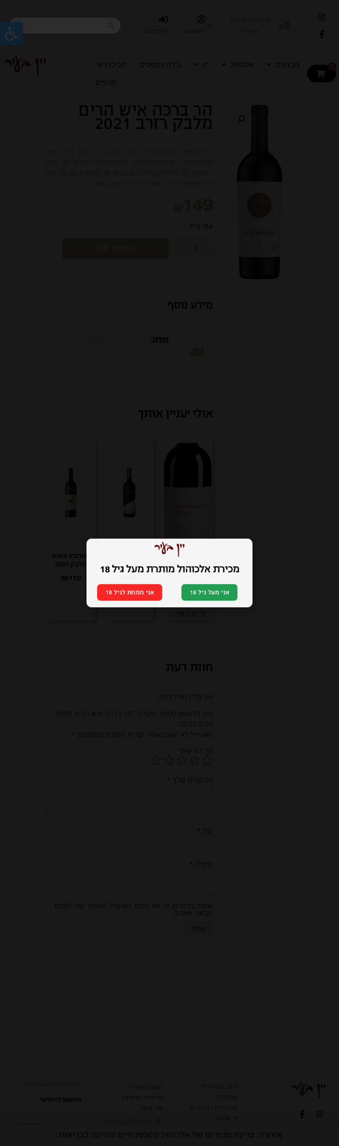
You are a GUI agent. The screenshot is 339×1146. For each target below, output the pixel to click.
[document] (169, 573)
